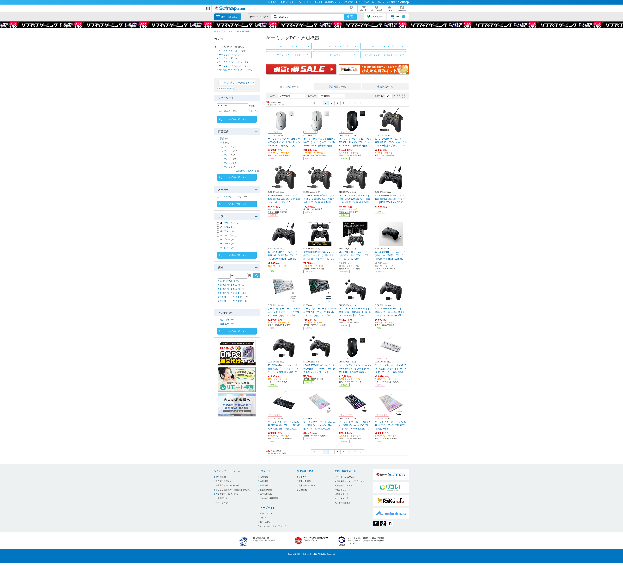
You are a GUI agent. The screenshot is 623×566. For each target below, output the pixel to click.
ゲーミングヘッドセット (289, 55)
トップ (220, 31)
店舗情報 (318, 2)
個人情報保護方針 (224, 481)
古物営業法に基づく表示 (227, 494)
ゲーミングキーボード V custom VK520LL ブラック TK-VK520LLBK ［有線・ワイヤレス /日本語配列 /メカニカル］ (319, 312)
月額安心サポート (344, 485)
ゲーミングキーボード (383, 46)
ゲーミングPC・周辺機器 (238, 31)
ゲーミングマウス (289, 46)
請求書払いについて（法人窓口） (340, 2)
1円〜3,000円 (230, 281)
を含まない (254, 111)
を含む (252, 106)
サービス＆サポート (303, 2)
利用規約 (272, 2)
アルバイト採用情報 (269, 498)
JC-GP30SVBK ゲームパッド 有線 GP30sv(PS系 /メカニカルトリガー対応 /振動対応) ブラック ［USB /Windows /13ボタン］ (319, 199)
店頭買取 (303, 490)
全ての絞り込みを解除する (237, 82)
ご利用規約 (221, 477)
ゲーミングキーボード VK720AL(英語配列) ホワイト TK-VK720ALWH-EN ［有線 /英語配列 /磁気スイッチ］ (391, 369)
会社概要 (264, 481)
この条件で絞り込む (237, 119)
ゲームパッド (336, 55)
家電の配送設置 (343, 503)
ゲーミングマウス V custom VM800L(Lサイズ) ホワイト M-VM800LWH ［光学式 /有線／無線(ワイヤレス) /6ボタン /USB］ (319, 142)
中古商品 (385, 86)
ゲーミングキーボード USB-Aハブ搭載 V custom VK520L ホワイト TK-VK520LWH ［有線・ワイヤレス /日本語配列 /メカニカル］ (319, 425)
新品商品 (337, 86)
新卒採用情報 (266, 494)
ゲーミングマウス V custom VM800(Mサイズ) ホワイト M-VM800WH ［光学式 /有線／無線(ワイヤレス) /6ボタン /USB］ (284, 142)
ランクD (230, 162)
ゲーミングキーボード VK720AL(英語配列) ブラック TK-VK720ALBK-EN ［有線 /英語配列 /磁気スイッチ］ (284, 425)
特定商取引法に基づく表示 (228, 485)
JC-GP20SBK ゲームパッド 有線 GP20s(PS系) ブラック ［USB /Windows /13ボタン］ (284, 255)
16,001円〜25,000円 (234, 297)
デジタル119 (342, 498)
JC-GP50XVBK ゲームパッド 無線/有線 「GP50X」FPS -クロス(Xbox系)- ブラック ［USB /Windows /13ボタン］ (319, 369)
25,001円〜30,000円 (234, 301)
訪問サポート (342, 494)
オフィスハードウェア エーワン (274, 526)
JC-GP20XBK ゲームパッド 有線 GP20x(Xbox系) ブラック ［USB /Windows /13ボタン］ (390, 199)
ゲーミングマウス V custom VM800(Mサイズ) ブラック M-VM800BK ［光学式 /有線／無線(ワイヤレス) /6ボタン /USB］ (355, 369)
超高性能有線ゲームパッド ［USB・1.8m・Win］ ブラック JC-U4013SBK (355, 255)
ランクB (230, 154)
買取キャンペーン (307, 485)
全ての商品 (289, 86)
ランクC (230, 158)
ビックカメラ (266, 513)
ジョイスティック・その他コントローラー (383, 55)
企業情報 (264, 485)
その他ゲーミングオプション (235, 69)
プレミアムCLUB (366, 2)
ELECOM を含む (225, 88)
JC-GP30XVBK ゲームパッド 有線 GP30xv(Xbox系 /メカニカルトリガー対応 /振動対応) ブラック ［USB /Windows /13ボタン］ (354, 199)
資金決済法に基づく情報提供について (233, 490)
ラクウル (303, 477)
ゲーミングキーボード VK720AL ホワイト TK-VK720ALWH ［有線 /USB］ (390, 425)
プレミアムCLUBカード (347, 477)
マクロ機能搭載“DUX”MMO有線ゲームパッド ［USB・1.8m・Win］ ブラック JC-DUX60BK (319, 256)
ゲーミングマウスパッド (336, 46)
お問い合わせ (382, 2)
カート (399, 16)
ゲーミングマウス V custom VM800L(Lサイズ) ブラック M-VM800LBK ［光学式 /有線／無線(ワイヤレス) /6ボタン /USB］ (355, 142)
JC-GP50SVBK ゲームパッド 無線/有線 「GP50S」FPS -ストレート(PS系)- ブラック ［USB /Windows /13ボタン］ (355, 312)
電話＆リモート (343, 490)
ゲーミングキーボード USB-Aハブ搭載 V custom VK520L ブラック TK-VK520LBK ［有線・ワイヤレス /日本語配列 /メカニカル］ (355, 425)
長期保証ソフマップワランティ (350, 481)
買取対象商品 (305, 481)
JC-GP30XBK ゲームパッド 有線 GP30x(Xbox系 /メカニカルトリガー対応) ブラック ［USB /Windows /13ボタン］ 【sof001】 (284, 199)
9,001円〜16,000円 (234, 293)
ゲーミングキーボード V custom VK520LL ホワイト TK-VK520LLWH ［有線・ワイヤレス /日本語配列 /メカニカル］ (284, 312)
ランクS (230, 146)
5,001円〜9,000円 (233, 289)
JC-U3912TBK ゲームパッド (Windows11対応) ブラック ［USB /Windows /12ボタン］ (391, 255)
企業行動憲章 (266, 490)
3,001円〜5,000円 (233, 285)
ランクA (230, 150)
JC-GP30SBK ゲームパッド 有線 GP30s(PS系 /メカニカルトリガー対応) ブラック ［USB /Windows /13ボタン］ (391, 142)
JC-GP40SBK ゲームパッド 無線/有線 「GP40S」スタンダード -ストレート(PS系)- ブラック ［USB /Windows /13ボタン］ (390, 312)
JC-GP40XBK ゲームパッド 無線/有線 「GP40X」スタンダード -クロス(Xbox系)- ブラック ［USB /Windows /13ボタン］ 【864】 (283, 369)
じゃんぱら (265, 522)
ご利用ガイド (285, 2)
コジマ (263, 517)
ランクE (230, 166)
